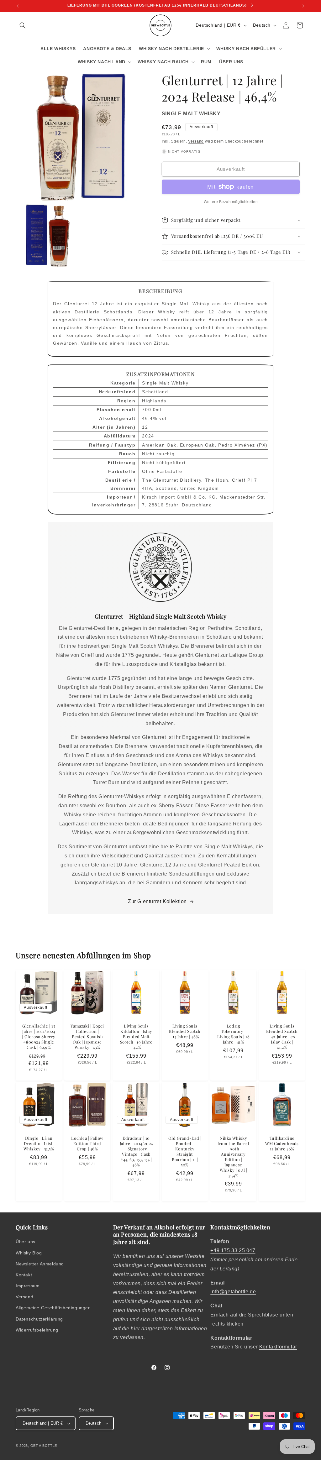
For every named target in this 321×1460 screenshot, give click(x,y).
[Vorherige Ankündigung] (18, 6)
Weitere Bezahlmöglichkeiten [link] (231, 202)
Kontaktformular (278, 1346)
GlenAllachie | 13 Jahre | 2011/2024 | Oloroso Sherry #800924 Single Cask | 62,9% (38, 1036)
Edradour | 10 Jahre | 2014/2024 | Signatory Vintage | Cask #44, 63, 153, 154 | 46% (136, 1151)
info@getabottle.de (233, 1291)
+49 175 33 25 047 (232, 1250)
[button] (22, 25)
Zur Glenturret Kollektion (157, 901)
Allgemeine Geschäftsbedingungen (53, 1307)
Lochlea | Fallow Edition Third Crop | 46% (87, 1143)
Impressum (27, 1285)
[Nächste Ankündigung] (303, 6)
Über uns (25, 1241)
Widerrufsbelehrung (37, 1329)
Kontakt (24, 1274)
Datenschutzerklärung (39, 1318)
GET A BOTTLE (43, 1445)
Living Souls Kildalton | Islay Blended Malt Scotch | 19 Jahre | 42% (136, 1036)
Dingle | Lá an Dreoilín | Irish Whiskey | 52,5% (39, 1143)
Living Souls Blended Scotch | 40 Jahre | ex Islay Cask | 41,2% (282, 1036)
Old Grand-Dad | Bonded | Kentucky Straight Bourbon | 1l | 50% (184, 1151)
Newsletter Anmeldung (40, 1263)
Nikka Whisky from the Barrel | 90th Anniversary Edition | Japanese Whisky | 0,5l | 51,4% (233, 1157)
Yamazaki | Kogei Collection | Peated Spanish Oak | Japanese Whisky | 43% (87, 1036)
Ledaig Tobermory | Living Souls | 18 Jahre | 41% (233, 1033)
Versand (196, 141)
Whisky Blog (29, 1252)
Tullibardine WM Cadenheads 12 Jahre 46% (282, 1143)
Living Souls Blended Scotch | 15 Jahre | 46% (184, 1031)
